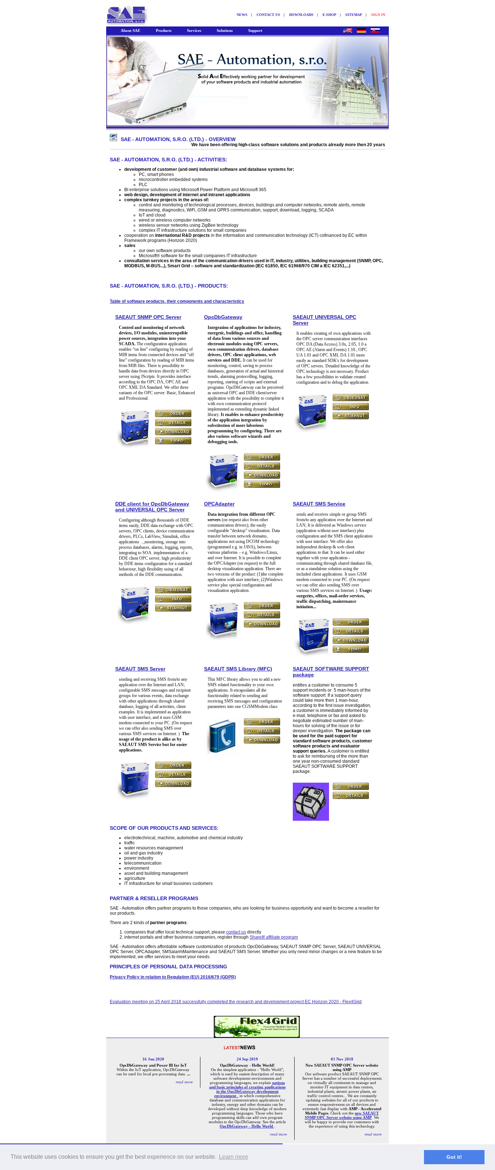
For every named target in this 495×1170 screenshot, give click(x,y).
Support (255, 30)
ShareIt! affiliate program (274, 937)
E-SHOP (329, 15)
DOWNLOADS (301, 15)
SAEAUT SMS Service (319, 504)
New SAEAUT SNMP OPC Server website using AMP (341, 1067)
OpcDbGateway (223, 317)
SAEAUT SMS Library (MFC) (238, 669)
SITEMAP (353, 15)
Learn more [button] (233, 1157)
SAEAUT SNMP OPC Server (148, 317)
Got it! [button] (454, 1157)
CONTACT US (268, 15)
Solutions (225, 30)
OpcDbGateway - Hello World (247, 1126)
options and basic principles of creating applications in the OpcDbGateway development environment (247, 1089)
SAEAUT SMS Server (140, 669)
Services (194, 30)
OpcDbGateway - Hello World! (247, 1065)
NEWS (242, 15)
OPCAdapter (219, 504)
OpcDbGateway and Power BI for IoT (153, 1065)
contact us (236, 932)
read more (184, 1082)
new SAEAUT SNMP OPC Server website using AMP (342, 1115)
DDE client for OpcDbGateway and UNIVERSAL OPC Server (152, 506)
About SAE (130, 30)
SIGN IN (378, 15)
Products (163, 30)
